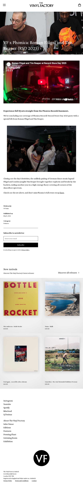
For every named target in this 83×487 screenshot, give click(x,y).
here (62, 193)
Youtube (7, 404)
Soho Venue (8, 424)
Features (7, 431)
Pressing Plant (9, 434)
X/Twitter (7, 414)
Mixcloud (7, 411)
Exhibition (8, 441)
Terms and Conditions (22, 480)
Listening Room (10, 438)
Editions (7, 427)
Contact (34, 480)
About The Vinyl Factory (14, 420)
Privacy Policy (7, 480)
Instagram (8, 401)
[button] (12, 5)
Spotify (6, 407)
